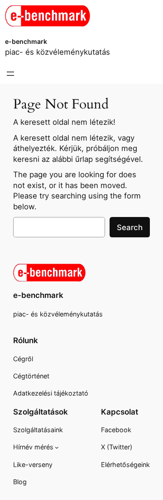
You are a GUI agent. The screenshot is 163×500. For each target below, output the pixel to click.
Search (130, 227)
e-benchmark (26, 41)
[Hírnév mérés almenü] (57, 447)
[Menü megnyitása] (10, 73)
